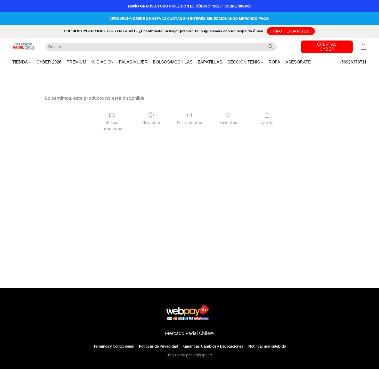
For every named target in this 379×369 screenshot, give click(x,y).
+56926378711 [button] (353, 62)
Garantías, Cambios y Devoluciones (213, 346)
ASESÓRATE (298, 62)
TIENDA (20, 62)
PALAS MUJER (133, 62)
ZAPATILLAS (210, 62)
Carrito (267, 122)
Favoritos (228, 122)
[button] (291, 31)
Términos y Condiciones (113, 346)
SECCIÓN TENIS (244, 62)
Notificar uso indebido (267, 346)
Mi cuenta (151, 122)
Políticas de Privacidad (158, 346)
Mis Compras (189, 122)
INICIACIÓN (102, 62)
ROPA (274, 62)
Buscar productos (112, 125)
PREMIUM (76, 62)
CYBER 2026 (48, 62)
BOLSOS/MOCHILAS (173, 62)
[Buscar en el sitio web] (271, 46)
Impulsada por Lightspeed (189, 355)
